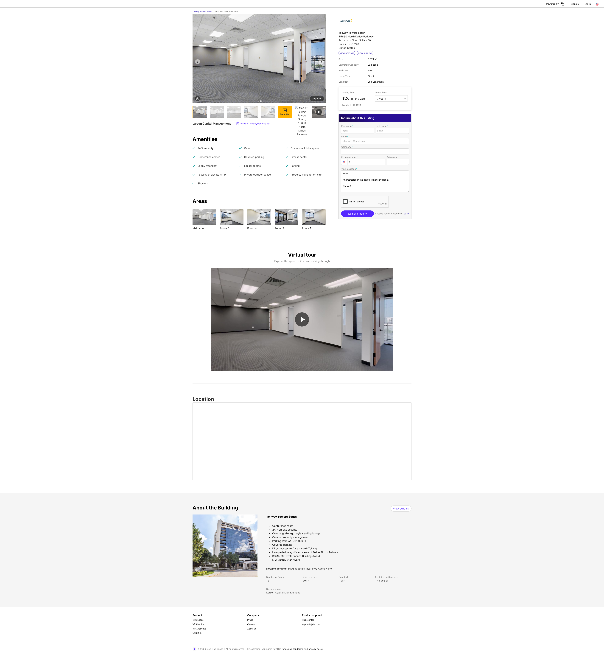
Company (346, 146)
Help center (308, 619)
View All (317, 98)
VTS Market (199, 624)
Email (344, 136)
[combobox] (390, 98)
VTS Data (197, 633)
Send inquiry (359, 213)
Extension (392, 157)
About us (251, 628)
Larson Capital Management (283, 592)
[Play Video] (302, 319)
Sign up (575, 4)
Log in (587, 4)
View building (401, 508)
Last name (381, 126)
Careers (251, 624)
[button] (259, 59)
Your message (348, 169)
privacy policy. (316, 649)
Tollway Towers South (202, 11)
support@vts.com (311, 624)
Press (250, 619)
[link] (253, 123)
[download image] (197, 98)
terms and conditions (292, 649)
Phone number (348, 157)
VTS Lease (198, 619)
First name (346, 126)
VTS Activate (199, 628)
